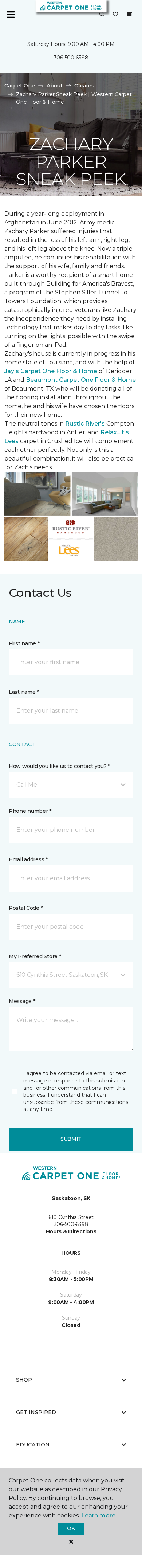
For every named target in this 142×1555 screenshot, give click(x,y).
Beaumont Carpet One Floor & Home (81, 379)
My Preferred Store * (35, 956)
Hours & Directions (71, 1231)
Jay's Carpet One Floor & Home (50, 371)
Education (33, 1444)
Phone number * (30, 811)
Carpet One (19, 85)
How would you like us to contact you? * (59, 766)
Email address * (28, 859)
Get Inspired (36, 1412)
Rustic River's (85, 423)
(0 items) (129, 14)
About (55, 85)
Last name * (24, 691)
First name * (24, 643)
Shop (24, 1379)
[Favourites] (115, 15)
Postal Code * (26, 907)
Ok (71, 1528)
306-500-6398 (71, 57)
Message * (22, 1001)
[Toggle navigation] (10, 14)
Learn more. (99, 1515)
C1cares (84, 85)
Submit (71, 1139)
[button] (102, 15)
